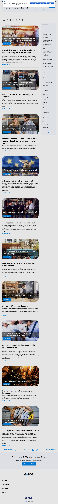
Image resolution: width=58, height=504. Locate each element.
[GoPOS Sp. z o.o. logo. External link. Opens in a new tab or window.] (5, 1)
